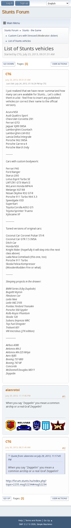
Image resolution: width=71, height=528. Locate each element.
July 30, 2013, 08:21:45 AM (17, 447)
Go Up (6, 498)
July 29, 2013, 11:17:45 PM (17, 395)
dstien (54, 35)
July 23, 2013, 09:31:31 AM (17, 79)
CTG (8, 74)
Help (20, 520)
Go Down (8, 63)
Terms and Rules (33, 520)
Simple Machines (44, 524)
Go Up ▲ (48, 520)
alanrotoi (12, 390)
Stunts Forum (15, 11)
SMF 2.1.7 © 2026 (27, 524)
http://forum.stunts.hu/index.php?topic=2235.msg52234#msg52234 (26, 482)
